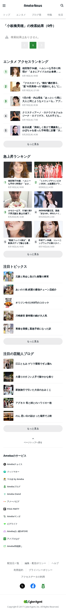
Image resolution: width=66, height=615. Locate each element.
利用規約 (18, 569)
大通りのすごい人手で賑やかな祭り (34, 376)
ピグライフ (12, 523)
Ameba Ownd (14, 494)
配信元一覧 (13, 563)
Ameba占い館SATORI (17, 531)
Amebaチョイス (14, 464)
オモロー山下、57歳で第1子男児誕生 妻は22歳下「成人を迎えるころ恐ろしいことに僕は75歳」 (20, 214)
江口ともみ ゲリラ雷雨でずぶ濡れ (34, 363)
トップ (6, 14)
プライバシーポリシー (40, 569)
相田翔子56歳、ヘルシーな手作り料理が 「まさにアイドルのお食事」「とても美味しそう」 (41, 71)
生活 (60, 14)
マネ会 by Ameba (15, 479)
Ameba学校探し (14, 546)
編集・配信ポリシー (35, 563)
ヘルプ (55, 563)
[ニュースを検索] (62, 6)
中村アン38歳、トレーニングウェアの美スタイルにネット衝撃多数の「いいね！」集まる (50, 244)
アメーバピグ (13, 501)
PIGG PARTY (13, 508)
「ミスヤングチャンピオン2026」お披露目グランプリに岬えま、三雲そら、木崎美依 (50, 185)
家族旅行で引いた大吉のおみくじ (33, 389)
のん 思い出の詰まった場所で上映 (34, 415)
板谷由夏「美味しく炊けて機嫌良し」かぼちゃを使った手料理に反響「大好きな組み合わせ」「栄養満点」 (42, 130)
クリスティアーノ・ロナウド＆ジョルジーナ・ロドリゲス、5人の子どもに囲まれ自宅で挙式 (42, 116)
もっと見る (33, 144)
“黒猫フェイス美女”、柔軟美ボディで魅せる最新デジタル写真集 (19, 243)
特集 (49, 14)
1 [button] (33, 45)
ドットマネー (13, 471)
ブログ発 (36, 14)
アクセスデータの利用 (33, 576)
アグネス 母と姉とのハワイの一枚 (34, 402)
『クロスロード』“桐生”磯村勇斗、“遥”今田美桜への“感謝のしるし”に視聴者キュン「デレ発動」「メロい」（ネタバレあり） (42, 87)
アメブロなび (13, 538)
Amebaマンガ (13, 516)
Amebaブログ (13, 486)
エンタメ (21, 14)
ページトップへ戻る (33, 442)
